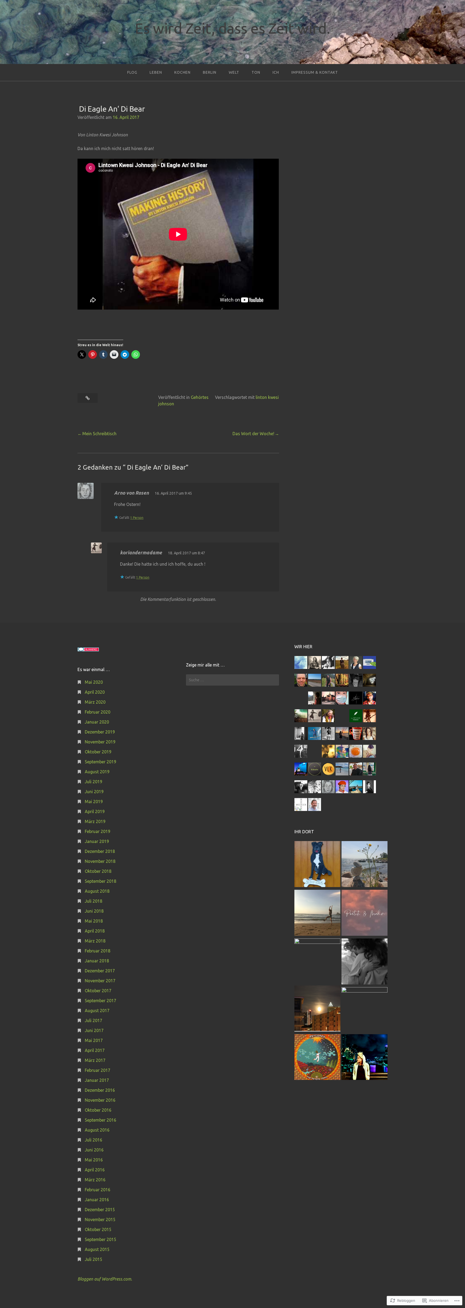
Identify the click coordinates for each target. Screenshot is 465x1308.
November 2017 (100, 980)
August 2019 (97, 771)
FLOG (132, 72)
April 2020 (95, 692)
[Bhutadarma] (317, 1058)
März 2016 (95, 1179)
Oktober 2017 (98, 990)
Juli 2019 (93, 781)
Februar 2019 (97, 831)
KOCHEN (182, 72)
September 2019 (100, 761)
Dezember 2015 (100, 1209)
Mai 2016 (94, 1159)
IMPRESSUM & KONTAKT (314, 72)
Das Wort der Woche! (253, 433)
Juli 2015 (93, 1259)
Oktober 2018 (98, 871)
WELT (234, 72)
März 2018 (95, 940)
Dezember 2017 (100, 970)
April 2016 (95, 1169)
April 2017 (95, 1050)
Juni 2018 (94, 911)
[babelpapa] (364, 865)
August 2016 (97, 1130)
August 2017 (97, 1010)
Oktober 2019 (98, 751)
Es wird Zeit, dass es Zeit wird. (232, 28)
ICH (276, 72)
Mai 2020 (94, 682)
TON (256, 72)
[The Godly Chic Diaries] (317, 961)
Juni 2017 (94, 1030)
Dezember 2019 (100, 731)
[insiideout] (364, 1058)
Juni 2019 (94, 791)
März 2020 (95, 702)
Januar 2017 (97, 1080)
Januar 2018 (97, 960)
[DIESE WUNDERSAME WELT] (364, 1010)
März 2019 (95, 821)
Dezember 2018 (100, 851)
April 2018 (95, 930)
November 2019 (100, 741)
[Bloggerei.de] (88, 649)
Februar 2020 (97, 712)
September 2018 (100, 881)
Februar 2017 (97, 1070)
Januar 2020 (97, 721)
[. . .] (364, 962)
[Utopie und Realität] (317, 913)
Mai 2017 (94, 1040)
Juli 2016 (93, 1139)
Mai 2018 (94, 921)
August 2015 (97, 1249)
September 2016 (100, 1120)
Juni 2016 (94, 1149)
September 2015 (100, 1239)
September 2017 (100, 1000)
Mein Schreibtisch (99, 433)
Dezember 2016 (100, 1090)
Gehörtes (200, 397)
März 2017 (95, 1060)
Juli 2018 (93, 901)
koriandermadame (141, 552)
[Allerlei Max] (317, 1009)
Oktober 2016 (98, 1110)
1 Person (136, 517)
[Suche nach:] (232, 680)
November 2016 (100, 1100)
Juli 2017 (93, 1020)
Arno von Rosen (131, 492)
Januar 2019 (97, 841)
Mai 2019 (94, 801)
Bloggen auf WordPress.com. (105, 1279)
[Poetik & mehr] (364, 913)
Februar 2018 (97, 950)
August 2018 (97, 891)
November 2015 (100, 1219)
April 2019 (95, 811)
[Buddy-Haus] (317, 865)
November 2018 (100, 861)
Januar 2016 (97, 1199)
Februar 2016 (97, 1189)
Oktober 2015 (98, 1229)
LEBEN (156, 72)
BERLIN (209, 72)
